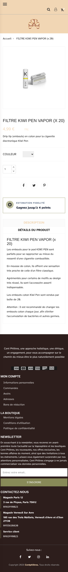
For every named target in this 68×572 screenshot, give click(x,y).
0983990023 (10, 506)
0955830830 (10, 525)
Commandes (10, 388)
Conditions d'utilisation (16, 423)
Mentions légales (13, 417)
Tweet (34, 185)
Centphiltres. (32, 565)
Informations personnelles (18, 382)
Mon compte (10, 376)
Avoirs (6, 393)
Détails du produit (34, 230)
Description (34, 223)
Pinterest (44, 185)
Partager (23, 185)
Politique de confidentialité (19, 428)
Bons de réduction (14, 404)
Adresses (8, 399)
